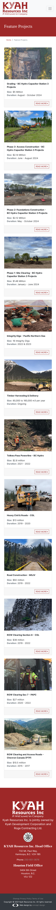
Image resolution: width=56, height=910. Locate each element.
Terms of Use (37, 899)
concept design (38, 905)
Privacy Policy (26, 899)
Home (8, 40)
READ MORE (41, 103)
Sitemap (16, 899)
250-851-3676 (31, 859)
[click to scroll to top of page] (28, 904)
